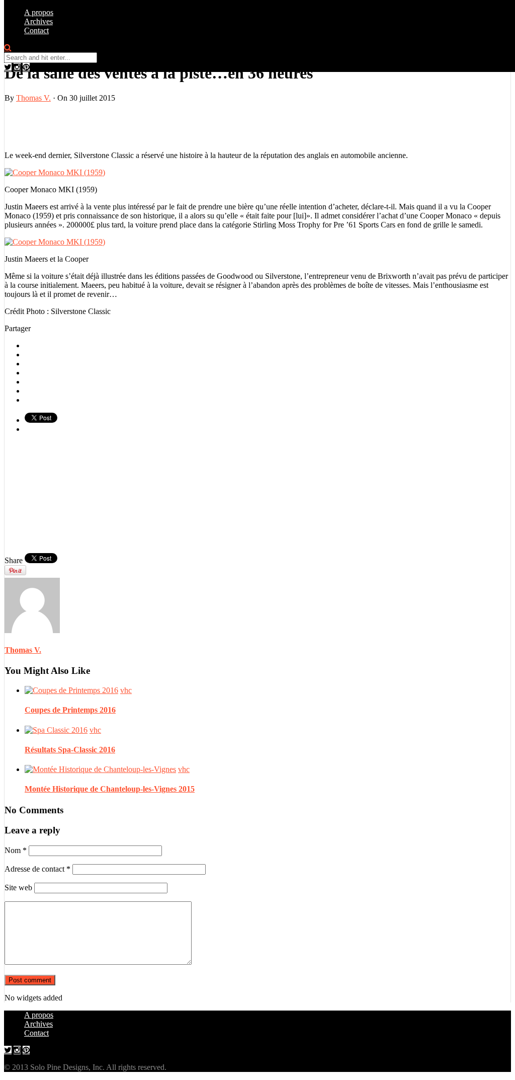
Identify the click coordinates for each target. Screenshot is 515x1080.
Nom (16, 850)
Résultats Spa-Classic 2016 (70, 749)
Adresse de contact (37, 869)
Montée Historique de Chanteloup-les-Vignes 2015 (110, 789)
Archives (38, 21)
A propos (38, 12)
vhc (126, 690)
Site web (18, 887)
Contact (36, 30)
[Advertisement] (122, 126)
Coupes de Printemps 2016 (70, 710)
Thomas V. (33, 98)
